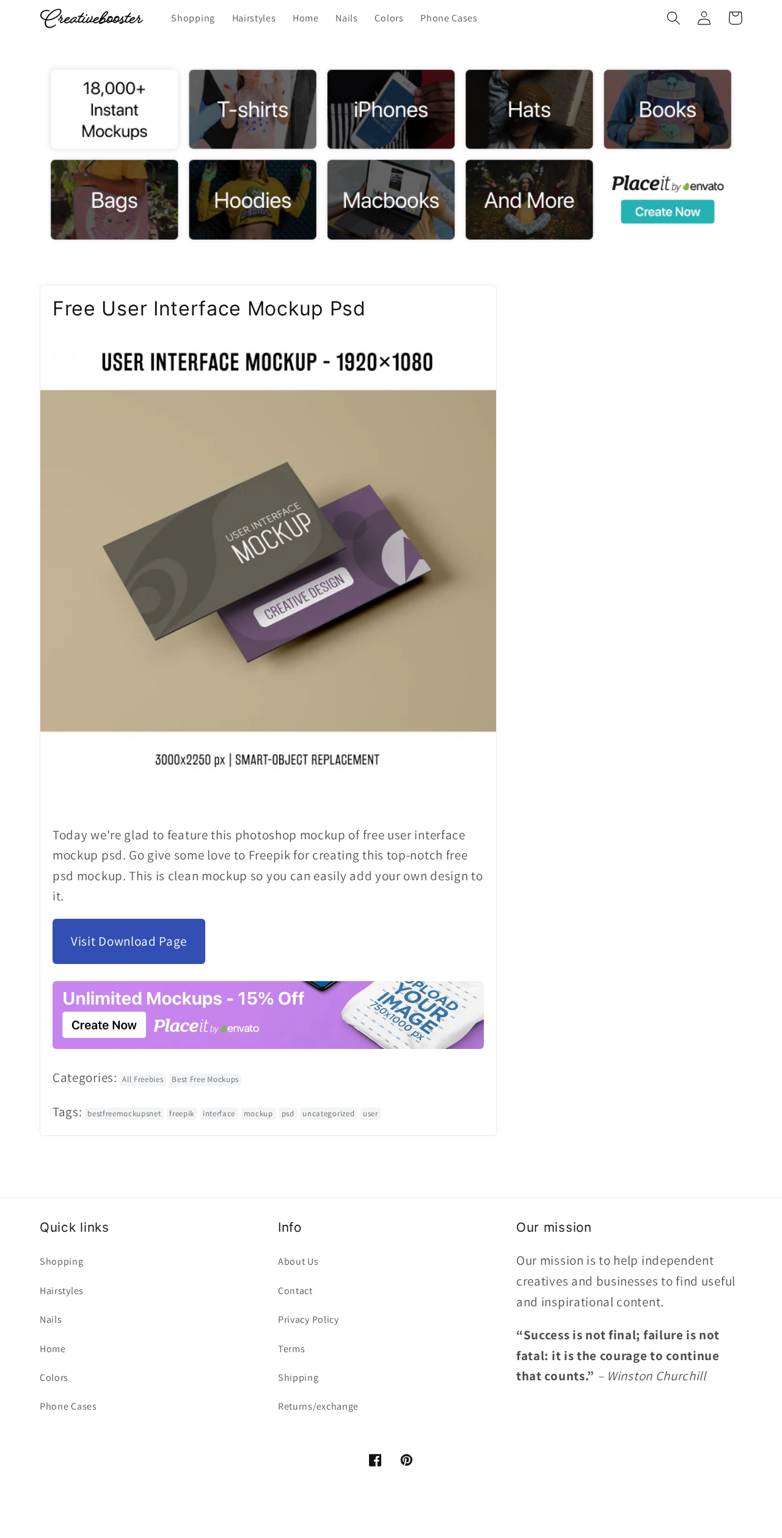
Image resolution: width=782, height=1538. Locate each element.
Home (53, 1348)
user (370, 1113)
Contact (295, 1290)
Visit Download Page (129, 941)
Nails (51, 1319)
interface (219, 1113)
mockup (258, 1113)
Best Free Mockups (205, 1079)
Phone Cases (68, 1406)
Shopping (62, 1261)
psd (288, 1113)
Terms (291, 1348)
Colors (54, 1377)
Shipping (298, 1377)
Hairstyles (62, 1290)
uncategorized (328, 1113)
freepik (181, 1113)
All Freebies (142, 1079)
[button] (673, 18)
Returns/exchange (318, 1406)
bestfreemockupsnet (124, 1113)
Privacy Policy (308, 1319)
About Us (298, 1261)
